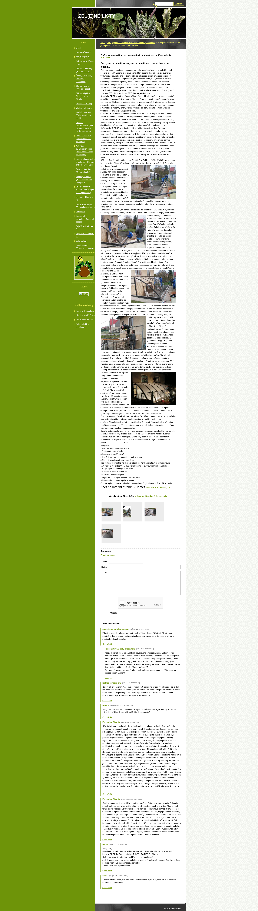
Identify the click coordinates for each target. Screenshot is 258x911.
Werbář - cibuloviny (84, 108)
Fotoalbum (80, 212)
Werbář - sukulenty (84, 103)
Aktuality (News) (83, 57)
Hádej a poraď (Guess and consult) (84, 246)
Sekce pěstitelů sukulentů (82, 325)
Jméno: (105, 561)
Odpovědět (107, 644)
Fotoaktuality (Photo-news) (85, 62)
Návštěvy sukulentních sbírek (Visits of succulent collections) (84, 150)
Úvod (102, 42)
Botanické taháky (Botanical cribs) (83, 170)
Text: (106, 572)
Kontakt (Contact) (83, 52)
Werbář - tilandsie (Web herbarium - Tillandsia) (83, 139)
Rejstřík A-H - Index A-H (84, 227)
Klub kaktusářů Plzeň (85, 315)
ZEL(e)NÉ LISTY (96, 16)
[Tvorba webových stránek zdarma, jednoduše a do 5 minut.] (182, 909)
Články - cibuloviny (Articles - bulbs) (84, 70)
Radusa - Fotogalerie (85, 311)
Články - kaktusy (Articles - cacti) (83, 87)
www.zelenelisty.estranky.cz (158, 487)
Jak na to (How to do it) (85, 198)
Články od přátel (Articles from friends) (83, 96)
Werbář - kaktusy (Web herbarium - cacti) (83, 115)
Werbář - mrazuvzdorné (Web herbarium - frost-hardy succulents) (84, 127)
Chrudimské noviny (84, 320)
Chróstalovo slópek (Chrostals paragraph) (85, 205)
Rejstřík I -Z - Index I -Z (85, 235)
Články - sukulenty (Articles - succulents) (84, 79)
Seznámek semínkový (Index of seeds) (85, 219)
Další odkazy (81, 241)
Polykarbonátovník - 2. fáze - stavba (151, 496)
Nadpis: (104, 567)
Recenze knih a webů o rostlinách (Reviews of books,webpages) (85, 162)
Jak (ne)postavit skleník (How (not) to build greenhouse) (131, 42)
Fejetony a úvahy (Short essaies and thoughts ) (84, 180)
